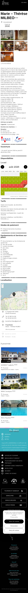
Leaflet (11, 309)
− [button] (2, 287)
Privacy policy (14, 517)
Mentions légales (5, 588)
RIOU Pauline (6, 418)
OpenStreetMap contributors (22, 309)
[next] (25, 167)
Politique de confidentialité (16, 588)
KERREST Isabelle (7, 365)
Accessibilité (15, 590)
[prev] (2, 167)
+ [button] (2, 285)
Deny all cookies (14, 530)
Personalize (14, 526)
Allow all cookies (14, 521)
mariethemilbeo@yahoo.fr (13, 321)
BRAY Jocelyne (6, 391)
